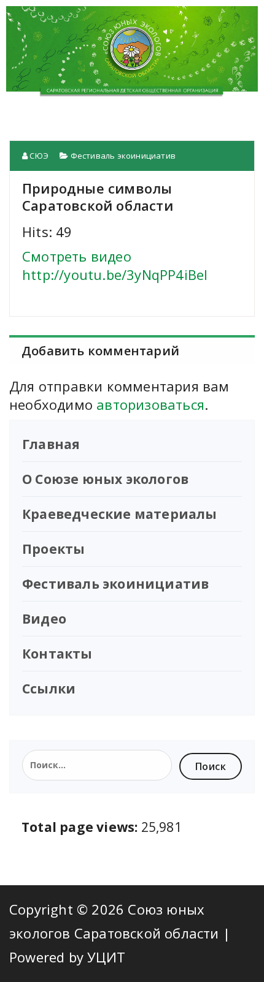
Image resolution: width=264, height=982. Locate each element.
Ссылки (49, 688)
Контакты (57, 653)
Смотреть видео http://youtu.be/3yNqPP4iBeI (115, 265)
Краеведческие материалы (119, 514)
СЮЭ (38, 155)
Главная (51, 444)
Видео (44, 618)
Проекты (53, 548)
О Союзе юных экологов (105, 479)
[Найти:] (97, 765)
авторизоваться (150, 404)
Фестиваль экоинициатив (123, 155)
